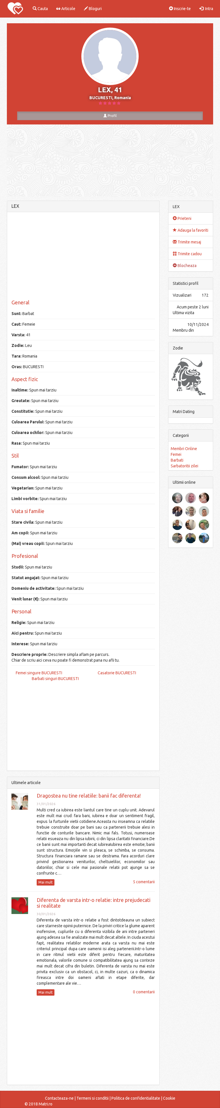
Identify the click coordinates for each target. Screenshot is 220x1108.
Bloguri (95, 8)
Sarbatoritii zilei (184, 466)
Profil (112, 116)
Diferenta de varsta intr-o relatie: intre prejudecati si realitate (93, 903)
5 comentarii (144, 882)
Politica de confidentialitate (135, 1098)
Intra (208, 8)
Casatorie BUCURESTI (117, 673)
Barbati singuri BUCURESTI (55, 678)
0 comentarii (144, 992)
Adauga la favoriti (192, 230)
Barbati (177, 460)
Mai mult (45, 882)
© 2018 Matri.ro (38, 1104)
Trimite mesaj (189, 242)
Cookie (169, 1098)
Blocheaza (187, 265)
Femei (176, 454)
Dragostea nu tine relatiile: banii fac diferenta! (89, 795)
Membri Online (184, 448)
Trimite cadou (189, 253)
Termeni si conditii (92, 1098)
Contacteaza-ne (59, 1098)
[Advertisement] (83, 256)
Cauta (42, 8)
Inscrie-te (182, 8)
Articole (67, 8)
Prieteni (184, 218)
